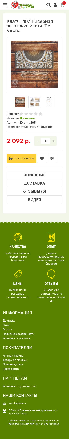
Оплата (7, 329)
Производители (13, 364)
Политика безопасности (18, 334)
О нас (6, 325)
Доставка (9, 320)
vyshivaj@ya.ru (17, 403)
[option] (34, 64)
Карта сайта (11, 369)
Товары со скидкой (15, 360)
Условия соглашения (16, 338)
